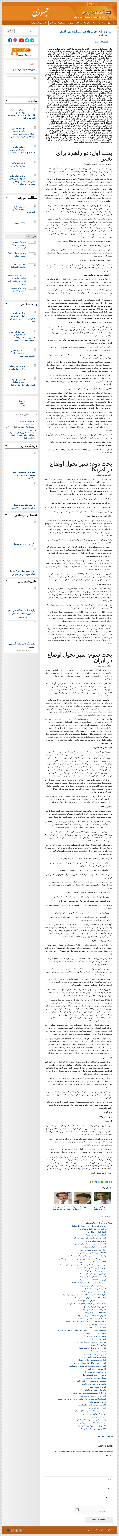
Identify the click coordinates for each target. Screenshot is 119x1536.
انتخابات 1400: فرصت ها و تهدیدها (93, 1277)
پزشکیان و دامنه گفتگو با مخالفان (93, 1229)
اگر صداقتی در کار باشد (97, 1369)
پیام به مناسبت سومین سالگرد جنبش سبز (90, 1420)
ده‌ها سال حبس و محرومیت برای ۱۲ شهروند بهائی (19, 245)
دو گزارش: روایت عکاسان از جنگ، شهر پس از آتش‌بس (22, 572)
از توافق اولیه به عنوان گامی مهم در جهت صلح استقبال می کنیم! (22, 149)
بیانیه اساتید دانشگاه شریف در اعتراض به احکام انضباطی (18, 291)
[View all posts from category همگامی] (6, 304)
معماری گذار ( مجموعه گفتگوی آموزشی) (23, 209)
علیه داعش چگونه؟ (98, 1351)
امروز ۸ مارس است (98, 1387)
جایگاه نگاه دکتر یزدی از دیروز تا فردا (92, 1318)
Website (109, 1498)
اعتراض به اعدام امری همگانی (94, 1247)
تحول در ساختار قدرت (97, 1408)
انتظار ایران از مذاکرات (97, 1232)
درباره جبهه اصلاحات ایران (96, 1241)
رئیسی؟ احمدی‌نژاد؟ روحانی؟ (94, 1333)
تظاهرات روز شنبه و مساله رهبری (92, 1262)
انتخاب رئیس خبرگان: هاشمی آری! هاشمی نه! (88, 1363)
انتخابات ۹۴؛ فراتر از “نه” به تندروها (92, 1348)
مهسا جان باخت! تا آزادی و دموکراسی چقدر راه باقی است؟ (83, 1265)
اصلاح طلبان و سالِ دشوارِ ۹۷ (94, 1309)
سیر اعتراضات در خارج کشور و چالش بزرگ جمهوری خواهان (82, 1259)
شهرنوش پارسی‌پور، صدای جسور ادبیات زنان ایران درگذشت (23, 475)
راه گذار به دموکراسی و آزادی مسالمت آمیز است (87, 1256)
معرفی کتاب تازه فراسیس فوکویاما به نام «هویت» (86, 1303)
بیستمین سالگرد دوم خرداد (95, 1327)
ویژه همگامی (28, 304)
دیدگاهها (79, 22)
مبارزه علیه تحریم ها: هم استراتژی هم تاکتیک (88, 1283)
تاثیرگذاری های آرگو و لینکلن (95, 1390)
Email (110, 1489)
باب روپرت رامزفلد (98, 1417)
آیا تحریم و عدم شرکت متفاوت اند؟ (92, 1429)
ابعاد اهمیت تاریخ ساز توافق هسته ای (92, 1360)
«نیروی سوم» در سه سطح (95, 1289)
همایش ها (62, 22)
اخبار (94, 22)
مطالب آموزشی (27, 197)
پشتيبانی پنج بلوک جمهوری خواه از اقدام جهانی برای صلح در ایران (22, 382)
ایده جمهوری (20, 222)
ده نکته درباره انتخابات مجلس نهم (93, 1423)
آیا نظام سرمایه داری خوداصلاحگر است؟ (90, 1253)
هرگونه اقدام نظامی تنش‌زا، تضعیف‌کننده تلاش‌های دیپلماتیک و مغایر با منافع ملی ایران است (22, 180)
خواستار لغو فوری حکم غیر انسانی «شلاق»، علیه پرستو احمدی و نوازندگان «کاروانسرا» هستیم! (23, 132)
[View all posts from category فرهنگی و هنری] (6, 446)
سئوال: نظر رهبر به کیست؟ (95, 1378)
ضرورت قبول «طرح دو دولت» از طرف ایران (88, 1226)
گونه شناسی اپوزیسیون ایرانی (94, 1414)
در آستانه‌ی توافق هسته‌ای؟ (95, 1372)
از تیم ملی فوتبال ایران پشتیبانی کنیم (17, 164)
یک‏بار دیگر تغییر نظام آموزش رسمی (22, 645)
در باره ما (101, 4)
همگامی (53, 22)
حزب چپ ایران (28, 424)
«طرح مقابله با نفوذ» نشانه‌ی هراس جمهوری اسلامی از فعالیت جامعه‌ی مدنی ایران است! (21, 336)
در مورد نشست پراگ (98, 1402)
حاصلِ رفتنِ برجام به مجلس (95, 1354)
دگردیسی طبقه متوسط (24, 544)
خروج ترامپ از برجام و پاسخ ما (94, 1306)
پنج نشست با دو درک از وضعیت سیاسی (91, 1292)
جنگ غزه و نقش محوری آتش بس (93, 1250)
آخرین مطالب (31, 237)
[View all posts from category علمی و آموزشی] (6, 581)
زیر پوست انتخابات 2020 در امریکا (93, 1280)
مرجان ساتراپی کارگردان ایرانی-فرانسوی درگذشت (23, 506)
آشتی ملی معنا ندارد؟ (97, 1339)
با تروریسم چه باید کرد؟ (97, 1324)
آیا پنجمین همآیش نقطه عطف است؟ (92, 1405)
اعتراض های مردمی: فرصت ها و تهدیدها (90, 1315)
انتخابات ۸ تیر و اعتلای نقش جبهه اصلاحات (89, 1238)
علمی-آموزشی (27, 581)
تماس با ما (111, 4)
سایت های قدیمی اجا (39, 22)
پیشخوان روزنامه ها (21, 403)
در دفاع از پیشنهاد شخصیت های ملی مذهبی (89, 1393)
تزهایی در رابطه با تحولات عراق (94, 1375)
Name (110, 1480)
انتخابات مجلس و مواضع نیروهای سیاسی (90, 1244)
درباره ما (101, 22)
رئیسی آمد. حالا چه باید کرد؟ (95, 1336)
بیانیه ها (87, 22)
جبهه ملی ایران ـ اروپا (25, 421)
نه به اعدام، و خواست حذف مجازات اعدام (16, 367)
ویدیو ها (71, 22)
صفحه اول (111, 22)
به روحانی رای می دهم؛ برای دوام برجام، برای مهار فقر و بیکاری (81, 1330)
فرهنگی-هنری (28, 446)
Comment (108, 1455)
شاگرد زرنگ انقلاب (98, 1345)
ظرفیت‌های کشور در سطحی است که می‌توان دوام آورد (84, 1295)
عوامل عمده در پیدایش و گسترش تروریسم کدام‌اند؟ (86, 1321)
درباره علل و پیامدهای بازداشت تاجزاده (91, 1268)
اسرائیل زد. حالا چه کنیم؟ (96, 1235)
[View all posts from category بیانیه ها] (6, 100)
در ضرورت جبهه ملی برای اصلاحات (92, 1274)
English (92, 4)
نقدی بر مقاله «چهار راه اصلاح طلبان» (91, 1301)
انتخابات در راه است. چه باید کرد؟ (93, 1396)
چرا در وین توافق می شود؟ (95, 1271)
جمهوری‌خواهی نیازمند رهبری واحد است (90, 1286)
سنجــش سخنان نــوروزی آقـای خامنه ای (90, 1381)
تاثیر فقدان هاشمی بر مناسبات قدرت (91, 1342)
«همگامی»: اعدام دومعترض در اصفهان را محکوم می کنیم (22, 353)
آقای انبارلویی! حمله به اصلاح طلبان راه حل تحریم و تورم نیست (82, 1399)
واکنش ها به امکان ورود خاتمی (94, 1384)
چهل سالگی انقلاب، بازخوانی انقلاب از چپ (89, 1297)
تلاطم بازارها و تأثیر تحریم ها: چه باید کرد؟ (90, 1426)
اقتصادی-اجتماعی (26, 515)
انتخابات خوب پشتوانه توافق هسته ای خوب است (87, 1366)
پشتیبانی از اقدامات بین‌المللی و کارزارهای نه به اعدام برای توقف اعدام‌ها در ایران (21, 113)
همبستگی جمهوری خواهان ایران (21, 432)
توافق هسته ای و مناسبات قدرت (93, 1357)
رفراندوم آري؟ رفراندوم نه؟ (95, 1312)
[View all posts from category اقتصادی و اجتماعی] (6, 515)
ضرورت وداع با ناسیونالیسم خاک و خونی (90, 1411)
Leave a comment (103, 1436)
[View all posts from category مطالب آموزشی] (6, 197)
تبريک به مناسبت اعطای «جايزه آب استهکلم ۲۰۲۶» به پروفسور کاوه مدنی (22, 317)
